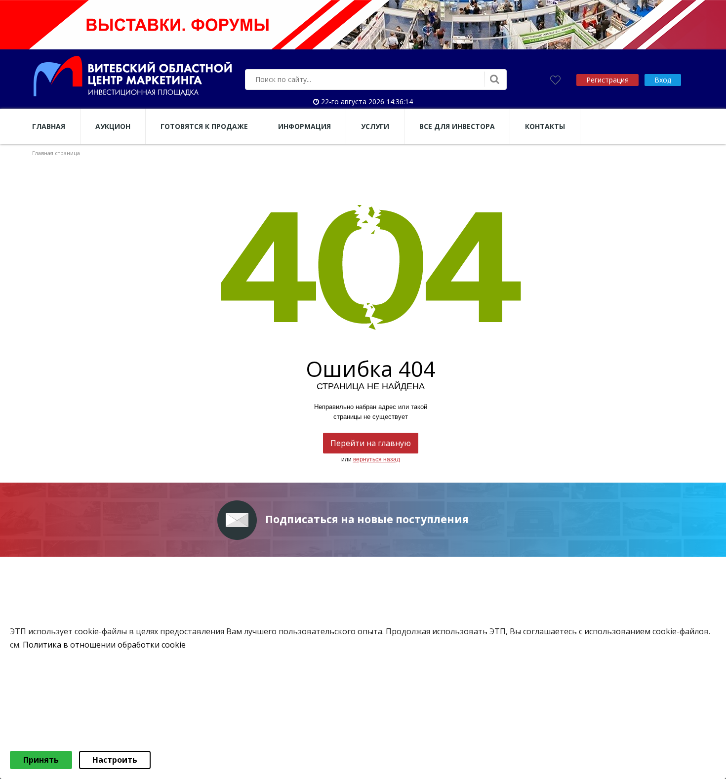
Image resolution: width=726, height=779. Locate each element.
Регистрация (607, 79)
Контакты (545, 126)
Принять (41, 759)
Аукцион (112, 126)
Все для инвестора (457, 126)
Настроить (114, 759)
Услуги (375, 126)
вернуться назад (376, 459)
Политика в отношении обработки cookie (104, 644)
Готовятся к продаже (204, 126)
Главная (48, 126)
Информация (304, 126)
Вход (662, 79)
